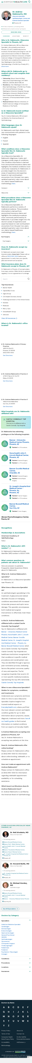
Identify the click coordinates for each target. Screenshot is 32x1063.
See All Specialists (9, 909)
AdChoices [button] (20, 1042)
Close (28, 1057)
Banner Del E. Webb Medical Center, (14, 844)
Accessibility (5, 1042)
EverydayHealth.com (9, 707)
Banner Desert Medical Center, (13, 852)
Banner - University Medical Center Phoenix (16, 899)
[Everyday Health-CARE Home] (15, 2)
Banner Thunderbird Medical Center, (14, 850)
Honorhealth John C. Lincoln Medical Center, (14, 847)
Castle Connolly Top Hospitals (12, 682)
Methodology (5, 1045)
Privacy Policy (5, 1031)
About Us (20, 1031)
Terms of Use (5, 1034)
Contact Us (20, 1034)
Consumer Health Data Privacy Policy (7, 1038)
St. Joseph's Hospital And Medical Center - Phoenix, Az (16, 854)
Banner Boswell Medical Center (12, 646)
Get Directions (8, 355)
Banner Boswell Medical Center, (13, 842)
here (13, 184)
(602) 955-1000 (16, 32)
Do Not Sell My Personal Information (23, 1038)
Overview (6, 36)
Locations (16, 36)
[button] (29, 2)
